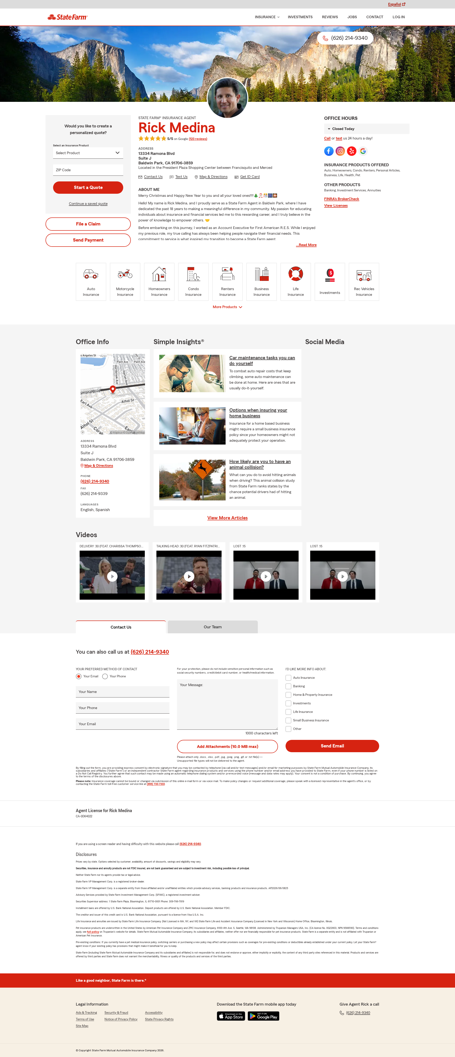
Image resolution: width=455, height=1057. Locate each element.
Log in (399, 17)
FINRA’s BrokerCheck (341, 199)
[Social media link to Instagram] (340, 151)
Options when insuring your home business (258, 413)
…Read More (306, 245)
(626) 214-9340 (95, 481)
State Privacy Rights (159, 1019)
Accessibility (154, 1012)
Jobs (352, 17)
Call (327, 138)
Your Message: (191, 685)
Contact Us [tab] (121, 627)
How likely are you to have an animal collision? (260, 464)
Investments (300, 17)
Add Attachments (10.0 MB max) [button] (227, 746)
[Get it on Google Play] (263, 1016)
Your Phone (118, 676)
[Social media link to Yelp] (351, 151)
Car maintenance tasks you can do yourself (262, 360)
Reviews (330, 17)
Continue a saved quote (88, 204)
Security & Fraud (116, 1012)
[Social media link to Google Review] (363, 151)
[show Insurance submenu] (277, 17)
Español (394, 4)
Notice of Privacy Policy (121, 1019)
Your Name (88, 692)
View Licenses (336, 205)
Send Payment (88, 240)
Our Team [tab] (213, 627)
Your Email (90, 676)
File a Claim (88, 224)
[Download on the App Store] (231, 1016)
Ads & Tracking (86, 1012)
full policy (93, 931)
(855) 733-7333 (156, 784)
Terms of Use (85, 1019)
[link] (68, 17)
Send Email (332, 746)
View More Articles (227, 518)
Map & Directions (98, 466)
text (339, 138)
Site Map (82, 1026)
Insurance (265, 17)
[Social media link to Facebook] (329, 151)
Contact (374, 17)
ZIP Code (63, 170)
